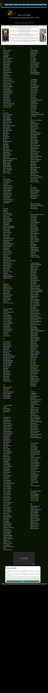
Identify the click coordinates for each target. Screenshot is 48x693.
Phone (24, 572)
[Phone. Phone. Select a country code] (24, 574)
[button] (11, 5)
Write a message (8, 575)
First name (8, 569)
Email (7, 572)
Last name (24, 569)
